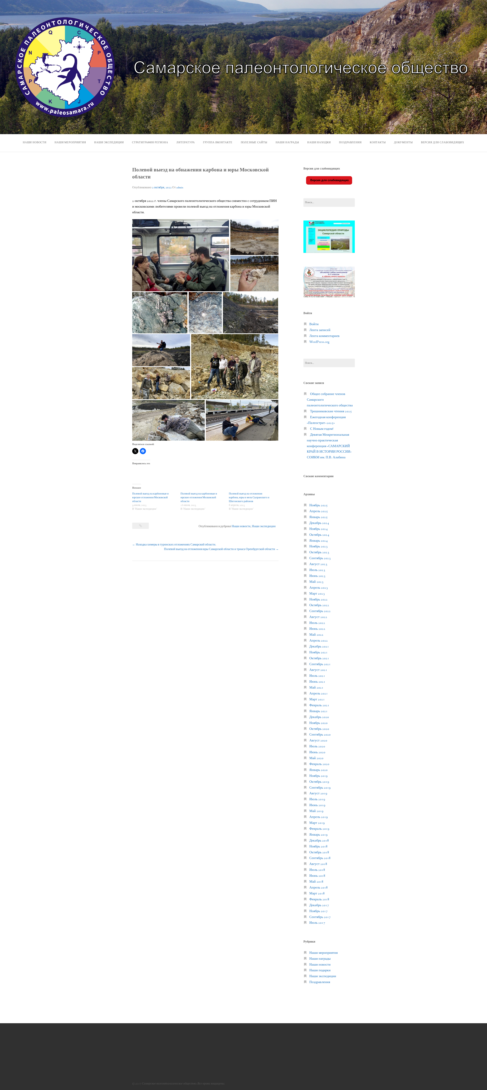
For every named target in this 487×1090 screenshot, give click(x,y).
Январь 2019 (318, 835)
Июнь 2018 (317, 876)
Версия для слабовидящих (329, 180)
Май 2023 (316, 582)
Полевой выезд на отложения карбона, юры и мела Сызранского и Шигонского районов (249, 497)
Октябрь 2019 (319, 782)
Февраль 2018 (319, 899)
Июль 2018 (317, 870)
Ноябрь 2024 (318, 529)
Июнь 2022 (317, 629)
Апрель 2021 (318, 693)
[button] (180, 255)
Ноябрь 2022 (318, 599)
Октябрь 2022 (319, 605)
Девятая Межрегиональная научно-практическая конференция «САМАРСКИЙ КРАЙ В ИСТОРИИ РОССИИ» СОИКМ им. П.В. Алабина (329, 446)
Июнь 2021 (317, 682)
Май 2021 (316, 688)
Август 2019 (318, 793)
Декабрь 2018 (319, 840)
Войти (314, 324)
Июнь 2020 (317, 752)
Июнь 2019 (317, 805)
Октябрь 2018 (319, 852)
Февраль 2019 (319, 829)
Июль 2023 (317, 570)
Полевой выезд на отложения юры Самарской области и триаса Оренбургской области (221, 549)
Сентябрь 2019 (320, 788)
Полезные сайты (254, 142)
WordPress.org (319, 342)
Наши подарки (320, 970)
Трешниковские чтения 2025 (331, 411)
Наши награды (287, 142)
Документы (403, 142)
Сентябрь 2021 (320, 664)
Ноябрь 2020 (318, 723)
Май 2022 (316, 635)
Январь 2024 (318, 541)
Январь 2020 (318, 770)
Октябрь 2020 (319, 729)
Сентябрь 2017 (320, 917)
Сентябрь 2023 (320, 558)
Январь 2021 (318, 711)
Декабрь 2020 (319, 717)
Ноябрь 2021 (318, 652)
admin (179, 187)
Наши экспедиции (109, 142)
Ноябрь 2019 (318, 776)
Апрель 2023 (318, 588)
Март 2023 (317, 594)
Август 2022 (318, 617)
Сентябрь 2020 (320, 735)
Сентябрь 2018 (320, 858)
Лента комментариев (324, 336)
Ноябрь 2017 (318, 911)
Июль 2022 (317, 623)
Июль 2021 (317, 676)
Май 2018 (316, 882)
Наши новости (34, 142)
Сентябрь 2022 (320, 611)
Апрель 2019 (318, 817)
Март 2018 (317, 893)
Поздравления (350, 142)
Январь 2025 (318, 517)
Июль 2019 (317, 799)
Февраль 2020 (319, 764)
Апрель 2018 (318, 887)
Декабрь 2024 (319, 523)
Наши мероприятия (70, 142)
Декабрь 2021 (319, 646)
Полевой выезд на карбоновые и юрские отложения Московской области (150, 497)
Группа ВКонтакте (217, 142)
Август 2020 (318, 740)
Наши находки (319, 142)
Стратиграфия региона (150, 142)
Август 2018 (318, 864)
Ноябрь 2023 (318, 546)
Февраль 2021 (319, 705)
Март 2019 (317, 823)
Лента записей (319, 330)
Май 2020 (316, 758)
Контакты (378, 142)
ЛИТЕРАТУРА (185, 142)
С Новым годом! (321, 429)
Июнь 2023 (317, 576)
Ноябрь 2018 (318, 846)
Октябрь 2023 (319, 552)
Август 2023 (318, 564)
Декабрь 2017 (319, 905)
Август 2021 (318, 670)
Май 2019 (316, 811)
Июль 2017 (317, 923)
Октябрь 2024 (319, 535)
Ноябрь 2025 (318, 505)
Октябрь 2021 (319, 658)
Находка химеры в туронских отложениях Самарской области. (174, 545)
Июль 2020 (317, 746)
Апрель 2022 (318, 641)
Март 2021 (317, 699)
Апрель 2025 (318, 511)
